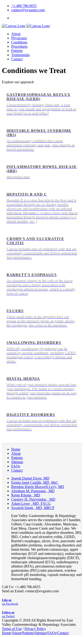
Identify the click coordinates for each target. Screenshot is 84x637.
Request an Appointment (29, 18)
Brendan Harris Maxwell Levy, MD (37, 487)
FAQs (15, 466)
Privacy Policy (35, 629)
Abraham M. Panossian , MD (33, 491)
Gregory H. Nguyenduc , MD (33, 499)
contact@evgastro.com (28, 10)
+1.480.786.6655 (24, 6)
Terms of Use (12, 629)
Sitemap (17, 462)
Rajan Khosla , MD (25, 495)
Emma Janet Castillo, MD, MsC (34, 482)
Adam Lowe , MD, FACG (31, 504)
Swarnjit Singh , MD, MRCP (32, 508)
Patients (17, 458)
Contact (17, 470)
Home (15, 449)
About (16, 453)
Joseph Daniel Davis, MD (30, 478)
